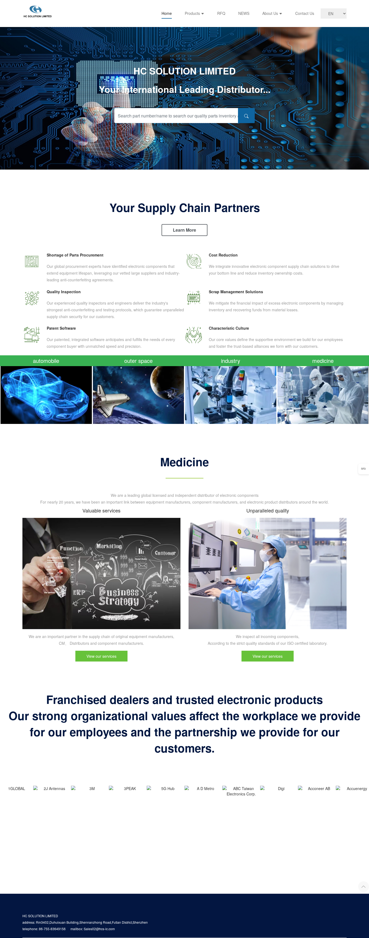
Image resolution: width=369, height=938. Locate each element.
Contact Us (304, 13)
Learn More (184, 230)
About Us (270, 13)
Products (193, 13)
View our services (101, 656)
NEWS (243, 13)
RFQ (221, 13)
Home (167, 13)
